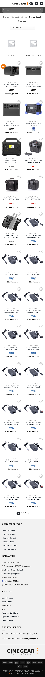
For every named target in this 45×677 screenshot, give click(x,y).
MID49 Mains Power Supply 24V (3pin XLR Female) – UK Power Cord (33, 274)
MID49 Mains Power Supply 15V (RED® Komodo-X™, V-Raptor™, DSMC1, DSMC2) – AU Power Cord (11, 461)
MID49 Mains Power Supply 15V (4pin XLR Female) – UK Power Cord (33, 349)
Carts (25, 672)
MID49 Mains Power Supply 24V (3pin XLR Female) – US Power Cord (33, 236)
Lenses (18, 670)
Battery (31, 670)
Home (6, 17)
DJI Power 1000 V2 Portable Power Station (33, 85)
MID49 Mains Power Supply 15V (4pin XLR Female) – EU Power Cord (11, 349)
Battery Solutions (19, 17)
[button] (3, 3)
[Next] (26, 513)
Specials (33, 673)
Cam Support (35, 672)
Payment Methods (9, 534)
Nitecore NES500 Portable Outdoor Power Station (11, 161)
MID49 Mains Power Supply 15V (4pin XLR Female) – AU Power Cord (11, 386)
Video (11, 670)
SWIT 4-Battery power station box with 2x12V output (11, 199)
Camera (5, 670)
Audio (24, 670)
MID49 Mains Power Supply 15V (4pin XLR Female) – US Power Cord (33, 311)
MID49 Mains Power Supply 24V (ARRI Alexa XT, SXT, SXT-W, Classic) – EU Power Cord (11, 498)
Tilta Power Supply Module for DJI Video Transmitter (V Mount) (12, 236)
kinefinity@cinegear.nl (11, 574)
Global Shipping (8, 530)
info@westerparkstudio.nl (13, 570)
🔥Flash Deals (15, 673)
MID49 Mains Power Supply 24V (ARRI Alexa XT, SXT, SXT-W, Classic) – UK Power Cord (33, 498)
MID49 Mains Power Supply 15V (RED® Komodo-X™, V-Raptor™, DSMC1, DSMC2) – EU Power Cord (11, 423)
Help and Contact (9, 538)
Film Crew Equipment (13, 672)
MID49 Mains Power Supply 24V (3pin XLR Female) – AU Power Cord (11, 311)
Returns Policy (8, 542)
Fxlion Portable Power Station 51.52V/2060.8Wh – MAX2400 (33, 124)
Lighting (39, 670)
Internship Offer (7, 620)
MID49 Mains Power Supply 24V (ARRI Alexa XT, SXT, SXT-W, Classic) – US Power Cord (33, 461)
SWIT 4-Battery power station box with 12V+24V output (33, 161)
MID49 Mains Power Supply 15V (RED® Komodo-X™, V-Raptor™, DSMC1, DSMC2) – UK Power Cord (33, 423)
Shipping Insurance (9, 545)
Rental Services (7, 602)
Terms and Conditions (10, 613)
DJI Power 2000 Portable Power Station (11, 124)
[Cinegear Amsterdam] (20, 3)
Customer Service (9, 549)
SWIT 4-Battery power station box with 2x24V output (33, 199)
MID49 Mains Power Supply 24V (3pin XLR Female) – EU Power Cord (11, 274)
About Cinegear (7, 598)
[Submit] (41, 10)
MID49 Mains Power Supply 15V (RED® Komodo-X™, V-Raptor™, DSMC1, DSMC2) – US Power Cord (33, 386)
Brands (25, 673)
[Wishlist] (31, 3)
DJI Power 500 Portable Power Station (11, 85)
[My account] (36, 3)
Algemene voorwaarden (11, 617)
